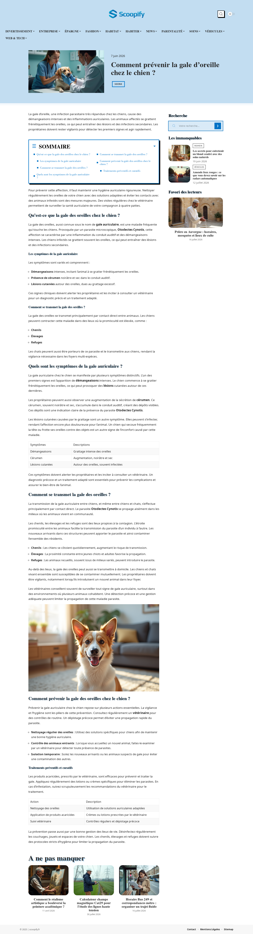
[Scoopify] (126, 14)
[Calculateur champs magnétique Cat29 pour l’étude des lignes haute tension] (94, 880)
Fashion (198, 146)
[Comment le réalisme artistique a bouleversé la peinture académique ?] (48, 880)
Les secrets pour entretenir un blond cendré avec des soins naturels (208, 154)
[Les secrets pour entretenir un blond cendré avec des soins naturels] (179, 153)
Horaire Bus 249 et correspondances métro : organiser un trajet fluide (139, 903)
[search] (221, 13)
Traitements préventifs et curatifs (121, 171)
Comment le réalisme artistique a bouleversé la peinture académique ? (48, 903)
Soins (118, 84)
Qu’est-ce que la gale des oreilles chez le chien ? (63, 154)
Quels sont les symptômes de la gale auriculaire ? (63, 176)
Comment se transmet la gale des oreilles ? (64, 168)
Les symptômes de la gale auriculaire (60, 161)
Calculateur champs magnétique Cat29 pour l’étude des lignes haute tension (94, 904)
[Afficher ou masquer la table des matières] (113, 146)
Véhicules (199, 167)
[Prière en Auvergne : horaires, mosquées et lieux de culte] (195, 213)
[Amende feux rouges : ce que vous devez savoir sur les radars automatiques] (179, 174)
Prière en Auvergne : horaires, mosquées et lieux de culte (196, 233)
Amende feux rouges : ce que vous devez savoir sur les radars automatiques (209, 175)
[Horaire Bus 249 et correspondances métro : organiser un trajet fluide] (139, 880)
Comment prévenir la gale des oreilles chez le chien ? (125, 162)
